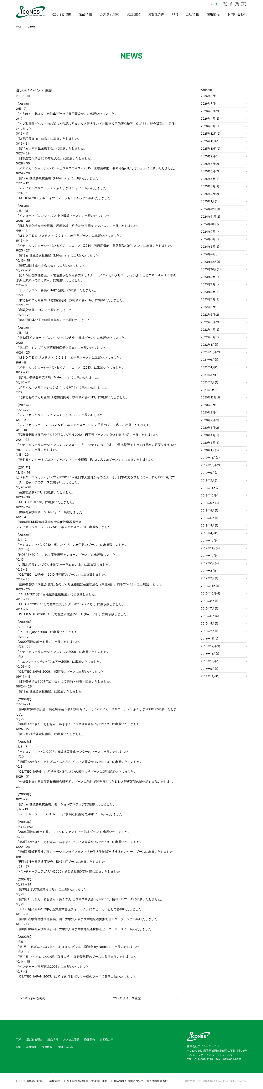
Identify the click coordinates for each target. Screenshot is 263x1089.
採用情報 (213, 14)
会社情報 (192, 14)
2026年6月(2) (210, 111)
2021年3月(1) (209, 375)
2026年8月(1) (210, 96)
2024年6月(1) (210, 239)
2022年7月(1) (210, 307)
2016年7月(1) (209, 608)
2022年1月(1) (209, 344)
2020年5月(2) (210, 427)
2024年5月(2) (210, 246)
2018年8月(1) (209, 510)
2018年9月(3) (210, 503)
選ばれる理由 (61, 14)
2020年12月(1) (210, 397)
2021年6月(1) (209, 359)
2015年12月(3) (210, 646)
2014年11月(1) (210, 676)
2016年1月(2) (209, 638)
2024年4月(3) (210, 254)
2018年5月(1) (209, 525)
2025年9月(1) (210, 156)
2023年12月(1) (210, 262)
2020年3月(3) (210, 442)
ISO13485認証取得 (31, 1080)
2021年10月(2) (210, 352)
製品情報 (85, 14)
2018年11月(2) (210, 488)
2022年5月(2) (210, 322)
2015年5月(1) (209, 669)
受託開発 (133, 14)
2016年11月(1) (210, 586)
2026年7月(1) (210, 103)
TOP (19, 1039)
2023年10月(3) (211, 269)
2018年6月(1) (209, 518)
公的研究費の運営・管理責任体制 (87, 1080)
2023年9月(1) (210, 277)
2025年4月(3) (210, 179)
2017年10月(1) (210, 555)
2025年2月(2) (210, 194)
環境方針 (54, 1080)
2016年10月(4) (210, 593)
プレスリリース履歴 (127, 998)
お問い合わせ (237, 14)
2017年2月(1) (209, 578)
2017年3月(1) (209, 571)
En (217, 4)
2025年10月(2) (210, 148)
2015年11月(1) (210, 654)
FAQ (175, 14)
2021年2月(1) (209, 382)
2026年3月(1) (210, 126)
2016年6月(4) (210, 616)
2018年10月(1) (210, 495)
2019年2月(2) (210, 480)
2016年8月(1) (209, 601)
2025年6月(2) (210, 164)
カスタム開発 (109, 14)
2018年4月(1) (209, 533)
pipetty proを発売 (32, 998)
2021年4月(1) (209, 367)
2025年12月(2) (210, 133)
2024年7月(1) (210, 231)
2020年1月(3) (210, 450)
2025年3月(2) (210, 186)
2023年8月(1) (210, 284)
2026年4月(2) (210, 118)
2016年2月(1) (209, 631)
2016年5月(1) (209, 623)
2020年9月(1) (210, 405)
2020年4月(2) (210, 435)
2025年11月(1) (210, 141)
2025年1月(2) (210, 201)
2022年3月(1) (210, 337)
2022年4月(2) (210, 329)
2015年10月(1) (210, 661)
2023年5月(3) (210, 292)
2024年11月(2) (210, 216)
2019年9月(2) (210, 472)
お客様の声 (156, 14)
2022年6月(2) (210, 314)
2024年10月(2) (210, 224)
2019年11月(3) (210, 457)
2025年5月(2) (210, 171)
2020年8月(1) (210, 412)
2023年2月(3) (210, 299)
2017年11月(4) (210, 548)
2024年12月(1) (210, 209)
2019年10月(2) (210, 465)
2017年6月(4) (210, 563)
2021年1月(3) (209, 390)
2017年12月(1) (210, 540)
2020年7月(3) (210, 420)
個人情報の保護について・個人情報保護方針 (141, 1080)
